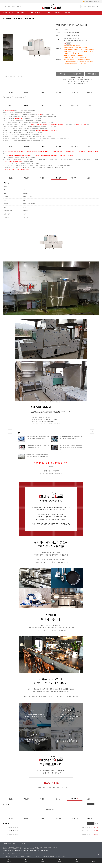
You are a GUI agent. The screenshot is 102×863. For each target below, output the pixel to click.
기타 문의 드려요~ (11, 827)
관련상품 (11, 92)
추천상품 (19, 6)
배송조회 (59, 860)
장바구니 (42, 860)
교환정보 (42, 92)
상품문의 (90, 92)
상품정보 (58, 92)
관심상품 (25, 860)
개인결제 (93, 861)
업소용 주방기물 (35, 12)
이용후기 (47, 12)
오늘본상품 (9, 860)
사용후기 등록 (90, 804)
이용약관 (15, 843)
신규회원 (58, 39)
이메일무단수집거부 (22, 843)
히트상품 (14, 6)
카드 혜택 (58, 32)
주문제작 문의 (92, 74)
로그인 (91, 1)
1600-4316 (10, 850)
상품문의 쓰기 (90, 823)
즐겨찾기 (86, 1)
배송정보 (26, 92)
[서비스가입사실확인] (60, 856)
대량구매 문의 (77, 74)
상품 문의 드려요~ (11, 830)
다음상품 (92, 431)
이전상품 (10, 431)
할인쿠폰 (76, 860)
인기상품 (5, 6)
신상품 (9, 6)
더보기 (96, 804)
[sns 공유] (49, 76)
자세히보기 (77, 32)
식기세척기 (8, 97)
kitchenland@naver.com (45, 848)
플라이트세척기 (20, 97)
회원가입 (97, 1)
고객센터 (57, 12)
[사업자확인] (55, 847)
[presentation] (4, 48)
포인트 (57, 35)
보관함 (77, 69)
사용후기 (74, 92)
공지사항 (67, 12)
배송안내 (68, 43)
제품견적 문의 (63, 74)
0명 (6, 76)
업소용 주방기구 (21, 12)
